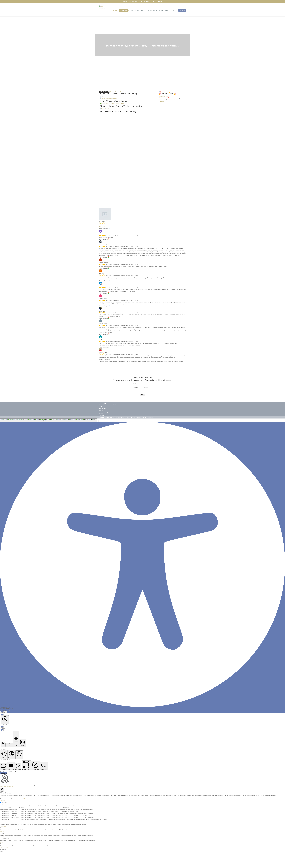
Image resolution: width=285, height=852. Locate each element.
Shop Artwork (123, 10)
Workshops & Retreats (154, 135)
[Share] (3, 849)
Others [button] (1, 842)
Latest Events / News (164, 96)
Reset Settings (4, 773)
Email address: (135, 391)
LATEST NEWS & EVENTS (172, 88)
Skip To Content (4, 771)
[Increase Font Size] (2, 711)
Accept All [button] (10, 786)
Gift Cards (143, 10)
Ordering (101, 410)
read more (161, 101)
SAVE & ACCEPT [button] (4, 847)
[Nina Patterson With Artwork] (151, 150)
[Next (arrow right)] (2, 851)
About (137, 10)
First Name (135, 384)
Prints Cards (151, 10)
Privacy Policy (102, 403)
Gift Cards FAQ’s (103, 408)
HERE (24, 798)
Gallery (132, 10)
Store (176, 135)
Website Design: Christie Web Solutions (142, 417)
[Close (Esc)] (5, 849)
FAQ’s (100, 406)
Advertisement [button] (3, 837)
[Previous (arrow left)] (0, 851)
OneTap (8, 710)
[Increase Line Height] (2, 727)
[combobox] (48, 420)
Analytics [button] (2, 831)
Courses (131, 135)
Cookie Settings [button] (4, 786)
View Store (127, 118)
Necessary (4, 802)
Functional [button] (2, 821)
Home (115, 10)
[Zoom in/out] (0, 849)
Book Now (182, 10)
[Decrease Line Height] (2, 730)
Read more (118, 363)
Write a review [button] (102, 226)
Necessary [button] (2, 800)
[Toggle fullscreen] (2, 849)
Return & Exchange (104, 412)
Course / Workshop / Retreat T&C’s (107, 405)
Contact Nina (142, 51)
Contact (174, 10)
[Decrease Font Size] (2, 714)
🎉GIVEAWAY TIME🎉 (167, 94)
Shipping (101, 413)
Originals (109, 135)
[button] (98, 421)
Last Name (135, 387)
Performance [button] (3, 826)
